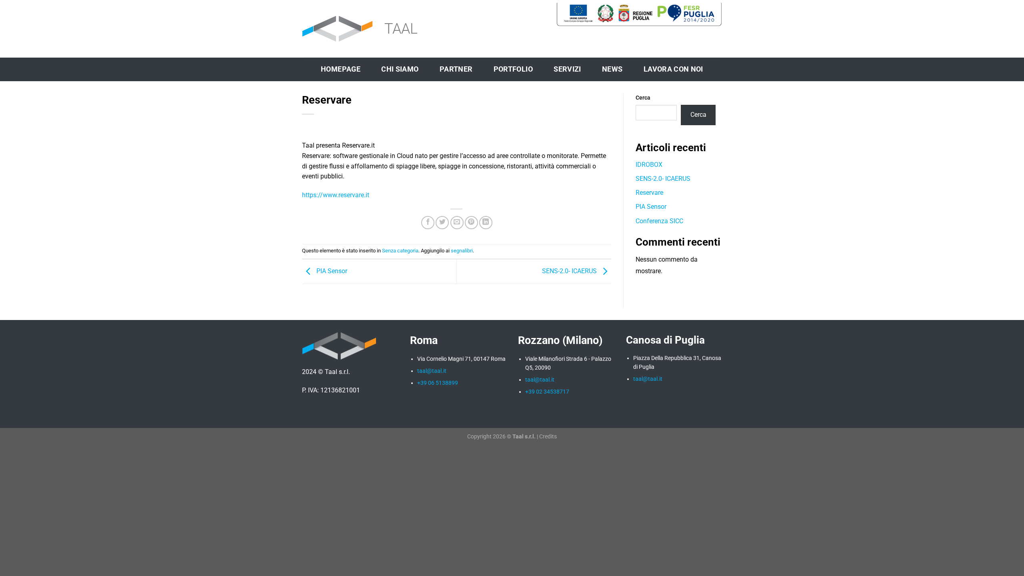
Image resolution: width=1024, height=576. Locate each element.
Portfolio (513, 69)
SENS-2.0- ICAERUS (570, 271)
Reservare (649, 192)
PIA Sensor (331, 271)
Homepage (340, 69)
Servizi (567, 69)
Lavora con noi (673, 69)
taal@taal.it (647, 379)
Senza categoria (400, 251)
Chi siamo (399, 69)
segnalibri (462, 251)
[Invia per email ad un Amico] (457, 222)
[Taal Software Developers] (372, 29)
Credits (548, 436)
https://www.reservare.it (335, 195)
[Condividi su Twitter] (442, 222)
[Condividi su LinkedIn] (485, 222)
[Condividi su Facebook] (427, 222)
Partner (456, 69)
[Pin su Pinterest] (471, 222)
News (612, 69)
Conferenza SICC (659, 221)
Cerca (643, 97)
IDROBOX (649, 164)
